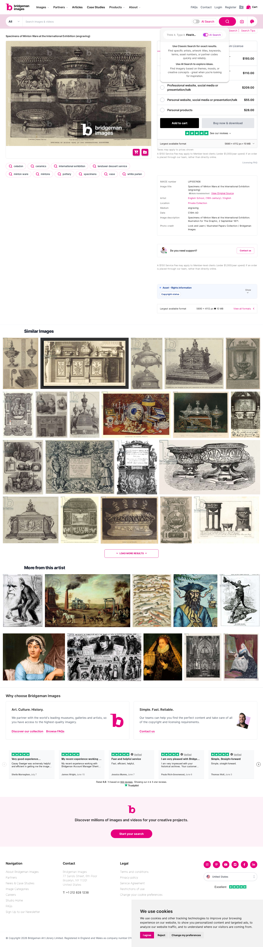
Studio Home (14, 900)
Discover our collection (27, 731)
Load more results (132, 553)
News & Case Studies (20, 883)
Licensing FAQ (249, 162)
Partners (11, 877)
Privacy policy (129, 877)
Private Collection (197, 203)
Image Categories (17, 889)
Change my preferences (186, 935)
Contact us (245, 250)
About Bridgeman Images (22, 871)
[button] (207, 291)
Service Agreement (132, 883)
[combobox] (130, 21)
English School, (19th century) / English (209, 198)
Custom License (232, 46)
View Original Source (222, 193)
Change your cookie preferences (141, 894)
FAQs (9, 906)
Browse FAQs (55, 731)
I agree (147, 935)
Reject (161, 935)
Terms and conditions (134, 871)
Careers (11, 894)
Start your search (131, 834)
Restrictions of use (132, 889)
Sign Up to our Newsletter (23, 912)
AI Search (207, 21)
